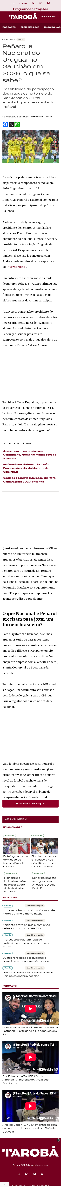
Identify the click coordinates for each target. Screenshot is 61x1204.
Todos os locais (48, 17)
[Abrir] (40, 3)
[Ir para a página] (33, 3)
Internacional (16, 267)
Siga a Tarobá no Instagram (30, 803)
